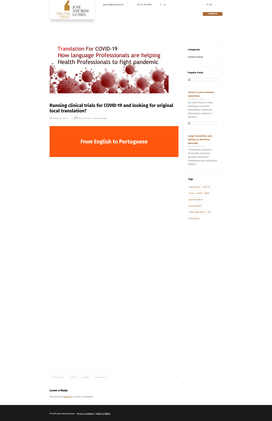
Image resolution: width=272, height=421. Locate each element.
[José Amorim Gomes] (72, 9)
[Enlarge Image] (114, 68)
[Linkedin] (164, 4)
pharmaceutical (196, 199)
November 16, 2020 (59, 118)
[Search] (220, 4)
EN (210, 4)
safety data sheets (197, 212)
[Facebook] (160, 4)
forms (191, 193)
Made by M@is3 (103, 413)
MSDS (207, 193)
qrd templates (195, 206)
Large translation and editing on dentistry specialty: (200, 140)
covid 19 (73, 377)
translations (99, 377)
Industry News (100, 118)
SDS (209, 212)
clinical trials (57, 377)
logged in (68, 396)
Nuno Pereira (84, 118)
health (86, 377)
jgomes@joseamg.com (113, 4)
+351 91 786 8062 (144, 4)
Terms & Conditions (85, 413)
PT (207, 4)
